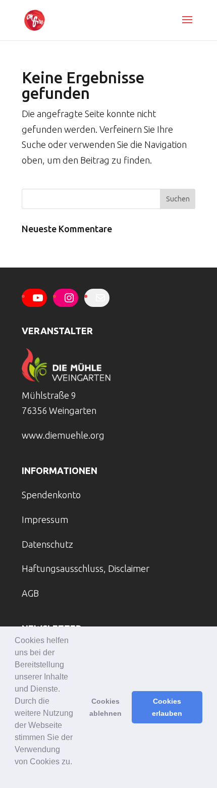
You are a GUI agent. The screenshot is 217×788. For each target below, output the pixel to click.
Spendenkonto (51, 495)
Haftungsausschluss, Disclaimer (85, 568)
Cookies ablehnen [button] (105, 707)
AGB (30, 593)
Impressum (45, 519)
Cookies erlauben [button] (167, 707)
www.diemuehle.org (63, 435)
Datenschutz (47, 544)
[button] (16, 774)
